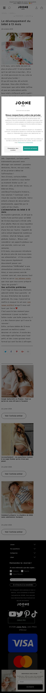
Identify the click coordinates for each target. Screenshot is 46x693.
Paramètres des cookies (13, 149)
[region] (23, 126)
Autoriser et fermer (30, 148)
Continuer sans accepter (23, 110)
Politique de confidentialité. (25, 142)
